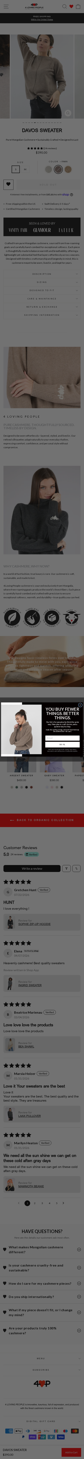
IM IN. (62, 745)
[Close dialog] (80, 705)
